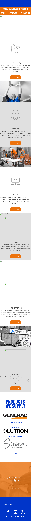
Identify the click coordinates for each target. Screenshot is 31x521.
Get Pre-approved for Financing (15, 13)
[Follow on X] (23, 511)
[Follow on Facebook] (8, 511)
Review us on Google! (15, 516)
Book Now (15, 77)
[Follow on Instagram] (15, 512)
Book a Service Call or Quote (15, 9)
